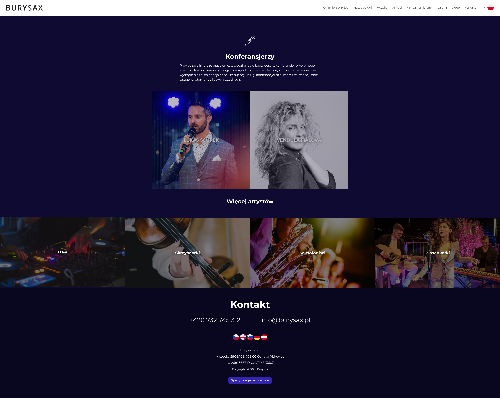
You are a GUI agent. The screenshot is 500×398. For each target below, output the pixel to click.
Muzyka (382, 7)
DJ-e (62, 252)
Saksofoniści (312, 253)
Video (456, 7)
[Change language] (491, 8)
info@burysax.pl (285, 320)
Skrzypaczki (187, 253)
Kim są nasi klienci (419, 7)
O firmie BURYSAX (336, 7)
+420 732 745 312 (214, 320)
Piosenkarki (437, 253)
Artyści (397, 7)
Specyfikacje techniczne (250, 380)
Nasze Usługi (363, 7)
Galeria (442, 7)
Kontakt (470, 7)
